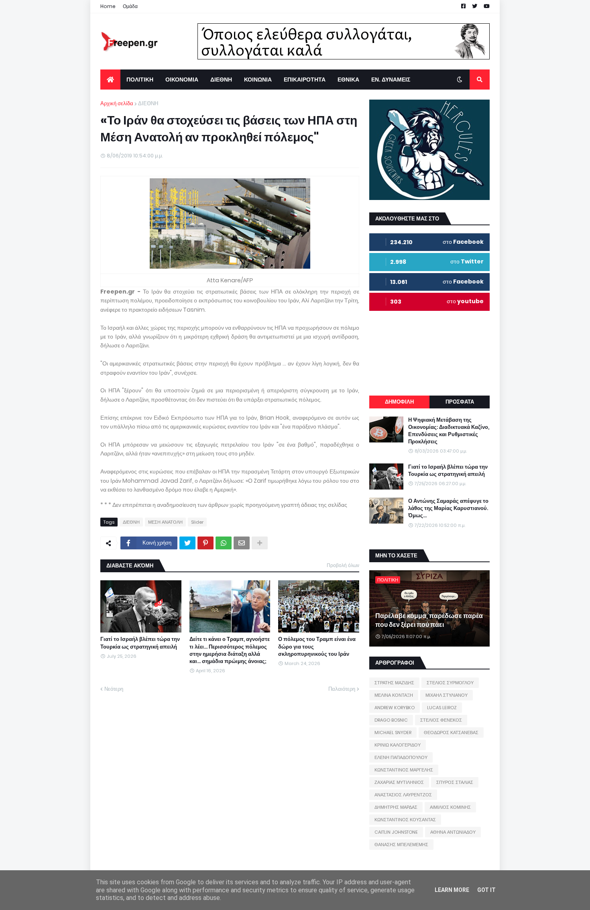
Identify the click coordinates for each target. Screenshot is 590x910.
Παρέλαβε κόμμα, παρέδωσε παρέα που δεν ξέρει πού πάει (429, 620)
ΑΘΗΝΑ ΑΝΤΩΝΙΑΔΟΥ (453, 832)
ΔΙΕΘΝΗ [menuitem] (221, 79)
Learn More (452, 890)
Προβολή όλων (343, 565)
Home (108, 6)
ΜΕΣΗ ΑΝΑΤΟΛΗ (165, 522)
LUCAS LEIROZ (442, 707)
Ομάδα (130, 6)
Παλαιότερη (341, 689)
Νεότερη (113, 689)
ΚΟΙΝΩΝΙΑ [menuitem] (258, 79)
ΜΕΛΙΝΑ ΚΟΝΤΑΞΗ (393, 695)
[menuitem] (110, 79)
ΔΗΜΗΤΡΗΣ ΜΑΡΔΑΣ (395, 807)
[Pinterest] (205, 543)
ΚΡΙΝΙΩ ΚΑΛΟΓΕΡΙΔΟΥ (397, 745)
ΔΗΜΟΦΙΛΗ (399, 402)
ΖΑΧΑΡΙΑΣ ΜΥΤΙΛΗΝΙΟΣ (399, 782)
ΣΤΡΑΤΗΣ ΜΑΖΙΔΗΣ (394, 682)
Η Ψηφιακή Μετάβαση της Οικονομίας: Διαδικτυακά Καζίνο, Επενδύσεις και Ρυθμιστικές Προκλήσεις (448, 431)
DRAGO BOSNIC (391, 720)
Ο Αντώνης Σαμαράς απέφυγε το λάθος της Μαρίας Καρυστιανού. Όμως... (448, 508)
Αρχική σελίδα (116, 103)
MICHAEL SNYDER (392, 732)
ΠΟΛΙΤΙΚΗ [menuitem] (139, 79)
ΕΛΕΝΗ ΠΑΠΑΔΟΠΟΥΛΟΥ (400, 757)
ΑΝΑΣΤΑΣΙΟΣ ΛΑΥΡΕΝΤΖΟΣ (403, 795)
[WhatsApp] (224, 543)
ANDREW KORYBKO (394, 707)
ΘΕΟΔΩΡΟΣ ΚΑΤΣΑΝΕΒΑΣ (451, 732)
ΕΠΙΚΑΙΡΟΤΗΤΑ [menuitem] (305, 79)
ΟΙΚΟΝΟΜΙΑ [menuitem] (181, 79)
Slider (197, 522)
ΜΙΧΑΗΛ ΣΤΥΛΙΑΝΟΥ (446, 695)
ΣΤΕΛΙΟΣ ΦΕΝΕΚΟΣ (441, 720)
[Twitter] (187, 543)
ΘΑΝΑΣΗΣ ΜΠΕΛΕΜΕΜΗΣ (401, 844)
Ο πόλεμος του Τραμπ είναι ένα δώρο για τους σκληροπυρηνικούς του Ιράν (317, 646)
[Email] (242, 543)
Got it (486, 890)
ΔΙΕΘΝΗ (148, 103)
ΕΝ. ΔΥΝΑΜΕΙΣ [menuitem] (390, 79)
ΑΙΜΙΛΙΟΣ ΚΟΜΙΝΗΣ (450, 807)
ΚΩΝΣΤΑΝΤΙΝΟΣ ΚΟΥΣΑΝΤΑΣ (405, 819)
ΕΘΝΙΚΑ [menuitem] (348, 79)
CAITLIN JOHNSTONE (396, 832)
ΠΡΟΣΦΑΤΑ (460, 402)
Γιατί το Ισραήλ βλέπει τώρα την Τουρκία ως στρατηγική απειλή (140, 643)
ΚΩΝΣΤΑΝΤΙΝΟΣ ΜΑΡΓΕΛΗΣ (403, 770)
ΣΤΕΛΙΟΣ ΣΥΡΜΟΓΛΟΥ (450, 682)
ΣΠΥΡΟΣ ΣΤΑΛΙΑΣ (454, 782)
